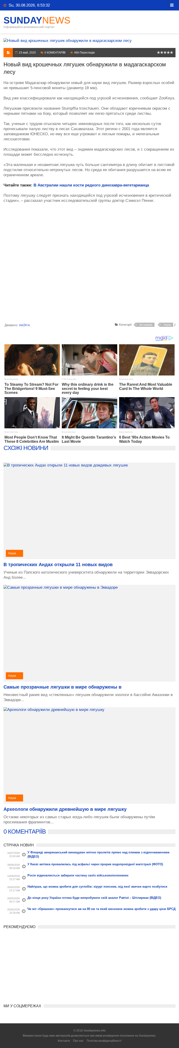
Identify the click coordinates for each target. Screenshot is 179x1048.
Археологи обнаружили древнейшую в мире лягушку (65, 809)
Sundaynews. (147, 1035)
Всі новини (146, 324)
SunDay (36, 20)
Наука (167, 324)
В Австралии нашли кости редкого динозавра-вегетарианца (91, 185)
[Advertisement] (89, 263)
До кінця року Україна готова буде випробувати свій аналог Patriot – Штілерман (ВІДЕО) (94, 897)
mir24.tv (24, 325)
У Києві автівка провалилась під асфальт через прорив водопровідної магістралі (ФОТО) (95, 864)
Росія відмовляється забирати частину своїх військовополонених (78, 875)
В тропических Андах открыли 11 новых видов (58, 564)
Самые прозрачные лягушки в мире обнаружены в (62, 687)
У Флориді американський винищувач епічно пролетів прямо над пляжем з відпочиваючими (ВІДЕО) (98, 854)
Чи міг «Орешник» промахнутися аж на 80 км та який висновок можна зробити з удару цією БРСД (101, 909)
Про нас (78, 1040)
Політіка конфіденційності (104, 1040)
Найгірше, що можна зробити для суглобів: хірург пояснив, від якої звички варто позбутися (97, 886)
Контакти (64, 1040)
